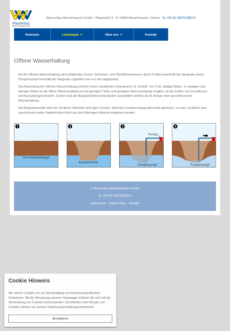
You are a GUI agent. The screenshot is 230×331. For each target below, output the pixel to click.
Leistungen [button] (71, 34)
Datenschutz (118, 203)
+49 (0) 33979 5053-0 (180, 17)
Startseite (32, 34)
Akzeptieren (60, 318)
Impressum (99, 203)
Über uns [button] (112, 34)
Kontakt (151, 34)
